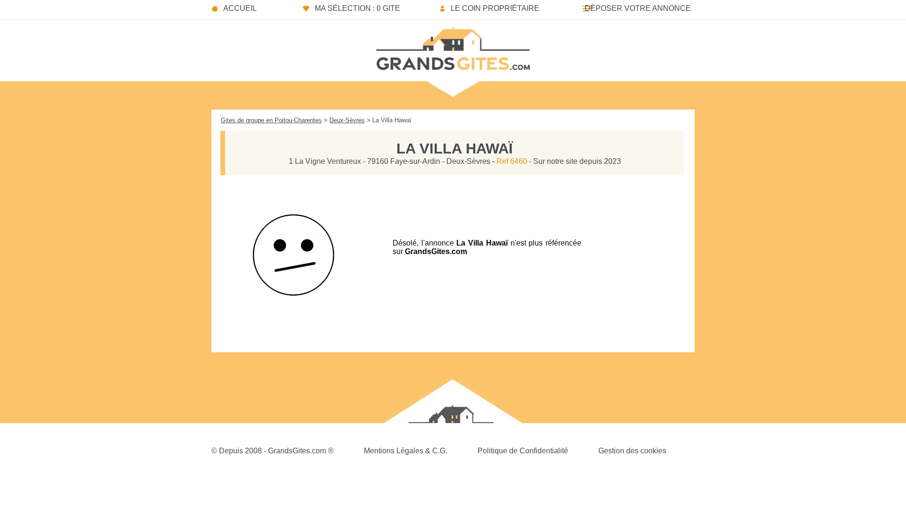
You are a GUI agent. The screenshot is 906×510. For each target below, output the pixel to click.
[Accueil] (453, 46)
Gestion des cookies (632, 451)
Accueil (240, 8)
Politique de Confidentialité (523, 451)
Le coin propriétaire (495, 8)
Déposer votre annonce (638, 8)
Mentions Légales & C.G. (405, 451)
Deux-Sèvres (347, 120)
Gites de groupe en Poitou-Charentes (271, 120)
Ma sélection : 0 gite (357, 8)
